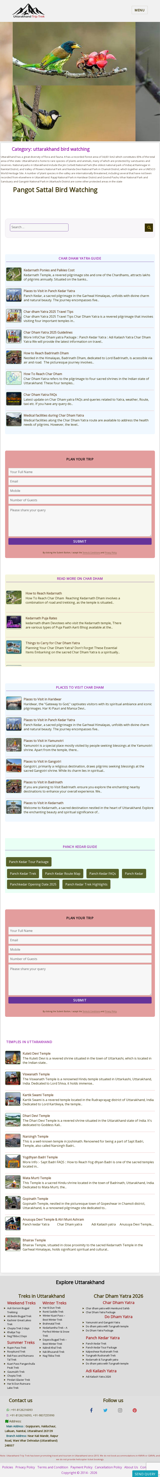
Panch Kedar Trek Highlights (86, 884)
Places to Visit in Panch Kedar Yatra (49, 291)
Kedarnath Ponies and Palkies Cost (49, 270)
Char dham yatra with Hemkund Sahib (108, 1308)
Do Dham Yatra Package (99, 1330)
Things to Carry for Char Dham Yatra (53, 618)
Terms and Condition (52, 1467)
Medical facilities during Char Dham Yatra (54, 415)
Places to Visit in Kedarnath (43, 803)
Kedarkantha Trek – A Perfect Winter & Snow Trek (56, 1331)
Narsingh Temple (35, 1136)
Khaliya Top (13, 1332)
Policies (7, 1467)
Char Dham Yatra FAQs (40, 394)
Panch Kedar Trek (23, 873)
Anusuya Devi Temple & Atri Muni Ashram (53, 1219)
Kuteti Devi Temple (37, 1053)
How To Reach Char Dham (43, 374)
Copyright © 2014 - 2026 (79, 1473)
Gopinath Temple (35, 1199)
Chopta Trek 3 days (18, 1328)
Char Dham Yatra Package (101, 1312)
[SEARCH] (149, 228)
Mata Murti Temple (37, 1178)
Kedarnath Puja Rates (41, 593)
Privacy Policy (111, 552)
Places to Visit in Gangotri (42, 761)
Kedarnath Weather (40, 643)
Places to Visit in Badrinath (43, 782)
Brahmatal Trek (51, 1323)
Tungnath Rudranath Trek (101, 1355)
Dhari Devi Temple (36, 1116)
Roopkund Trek (16, 1351)
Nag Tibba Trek (51, 1355)
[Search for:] (39, 227)
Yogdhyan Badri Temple (40, 1157)
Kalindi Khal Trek (52, 1347)
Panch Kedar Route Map (62, 873)
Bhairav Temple (34, 1240)
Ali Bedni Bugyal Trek (19, 1316)
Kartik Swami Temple (38, 1095)
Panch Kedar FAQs (102, 873)
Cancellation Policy (108, 1467)
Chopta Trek (14, 1375)
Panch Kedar (134, 873)
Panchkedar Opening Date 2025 (33, 884)
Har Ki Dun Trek (52, 1307)
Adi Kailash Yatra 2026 (98, 1376)
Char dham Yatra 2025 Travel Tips (48, 311)
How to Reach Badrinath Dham (46, 353)
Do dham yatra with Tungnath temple (107, 1326)
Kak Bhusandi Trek (53, 1351)
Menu (140, 10)
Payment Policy (81, 1467)
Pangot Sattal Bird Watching (55, 189)
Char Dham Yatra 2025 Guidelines (48, 332)
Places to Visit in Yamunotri (43, 740)
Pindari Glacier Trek (18, 1379)
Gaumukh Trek (16, 1371)
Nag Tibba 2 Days (17, 1336)
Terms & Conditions (91, 552)
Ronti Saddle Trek (53, 1311)
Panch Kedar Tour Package (29, 862)
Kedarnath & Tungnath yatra (102, 1359)
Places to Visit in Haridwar (42, 699)
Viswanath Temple (36, 1074)
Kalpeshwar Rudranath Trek (102, 1351)
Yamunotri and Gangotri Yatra (103, 1322)
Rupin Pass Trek (16, 1347)
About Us (131, 1467)
